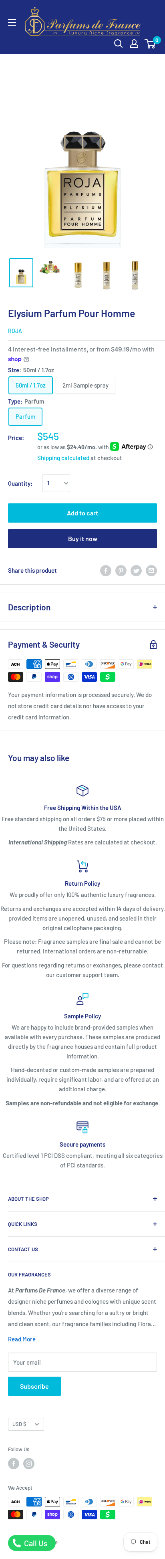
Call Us (35, 1543)
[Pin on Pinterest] (121, 570)
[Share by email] (151, 570)
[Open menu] (12, 22)
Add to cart (82, 513)
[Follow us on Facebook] (13, 1463)
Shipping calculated (63, 457)
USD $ (19, 1424)
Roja (15, 330)
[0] (150, 43)
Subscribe (34, 1386)
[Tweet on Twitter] (136, 570)
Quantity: (20, 483)
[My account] (134, 43)
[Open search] (118, 43)
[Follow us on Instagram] (28, 1463)
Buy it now (82, 538)
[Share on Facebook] (105, 570)
